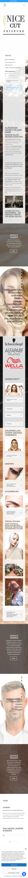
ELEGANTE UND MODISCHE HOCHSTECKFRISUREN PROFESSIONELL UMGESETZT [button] (12, 614)
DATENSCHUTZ (15, 876)
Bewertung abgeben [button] (13, 88)
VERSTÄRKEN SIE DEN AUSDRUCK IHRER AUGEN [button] (10, 513)
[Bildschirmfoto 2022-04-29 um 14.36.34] (14, 835)
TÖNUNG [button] (8, 423)
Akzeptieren (14, 865)
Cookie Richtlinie (7, 876)
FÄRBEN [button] (8, 415)
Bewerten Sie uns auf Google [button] (12, 81)
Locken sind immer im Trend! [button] (11, 456)
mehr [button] (13, 251)
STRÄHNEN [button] (9, 409)
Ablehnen (14, 869)
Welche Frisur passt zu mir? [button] (11, 400)
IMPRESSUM (21, 876)
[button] (24, 874)
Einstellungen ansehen (14, 873)
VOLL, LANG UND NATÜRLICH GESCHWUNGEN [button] (11, 485)
